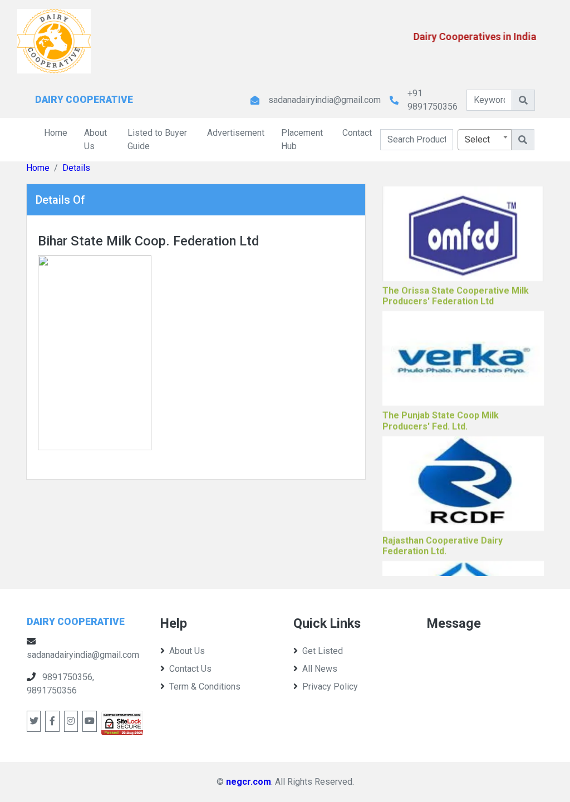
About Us (95, 139)
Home (55, 132)
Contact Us (190, 668)
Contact (357, 132)
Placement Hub (302, 139)
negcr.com (248, 781)
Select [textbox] (477, 139)
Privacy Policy (330, 686)
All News (319, 668)
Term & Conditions (204, 686)
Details (76, 168)
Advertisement (235, 132)
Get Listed (322, 651)
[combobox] (485, 139)
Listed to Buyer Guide (157, 139)
